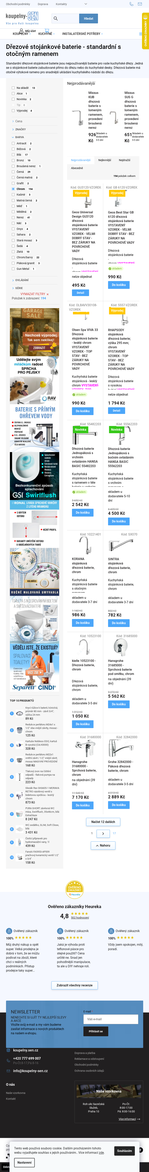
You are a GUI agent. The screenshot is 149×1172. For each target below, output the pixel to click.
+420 (27, 1058)
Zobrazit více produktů (101, 149)
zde (101, 1152)
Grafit (23, 183)
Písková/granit (28, 263)
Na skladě (26, 87)
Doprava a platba (84, 1053)
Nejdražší (124, 160)
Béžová (24, 149)
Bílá (22, 154)
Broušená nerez (29, 166)
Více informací (127, 1119)
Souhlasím (124, 1151)
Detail (80, 292)
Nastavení (24, 1162)
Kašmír (23, 194)
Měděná (24, 211)
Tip (21, 105)
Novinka (24, 99)
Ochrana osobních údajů (89, 1070)
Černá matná (27, 177)
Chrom (25, 188)
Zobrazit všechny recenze (75, 985)
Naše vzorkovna (15, 1092)
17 (114, 833)
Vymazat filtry (33, 294)
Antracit (24, 143)
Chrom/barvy (28, 257)
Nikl (21, 223)
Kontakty (61, 4)
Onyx (22, 228)
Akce (22, 93)
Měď (22, 206)
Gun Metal (25, 268)
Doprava (43, 4)
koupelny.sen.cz (25, 1050)
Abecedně (77, 168)
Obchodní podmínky (18, 4)
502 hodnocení (80, 917)
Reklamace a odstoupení (89, 1058)
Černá (23, 171)
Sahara (24, 234)
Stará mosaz (27, 240)
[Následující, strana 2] (103, 834)
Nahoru (105, 845)
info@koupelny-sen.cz (30, 1071)
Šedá (22, 246)
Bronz (23, 160)
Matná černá (27, 200)
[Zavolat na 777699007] (134, 3)
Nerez (23, 217)
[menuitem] (22, 34)
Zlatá (23, 251)
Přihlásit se (96, 1031)
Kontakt (11, 1098)
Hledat (88, 18)
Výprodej (24, 110)
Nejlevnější (104, 160)
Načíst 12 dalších (103, 822)
